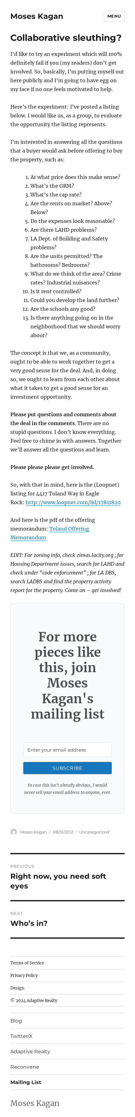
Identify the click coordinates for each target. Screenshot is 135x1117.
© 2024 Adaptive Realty (33, 1000)
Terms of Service (27, 963)
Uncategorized (94, 831)
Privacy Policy (24, 975)
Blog (16, 1021)
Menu (114, 16)
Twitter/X (21, 1036)
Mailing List (25, 1082)
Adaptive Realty (30, 1052)
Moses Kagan (36, 16)
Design (17, 988)
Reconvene (24, 1067)
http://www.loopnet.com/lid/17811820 (73, 502)
